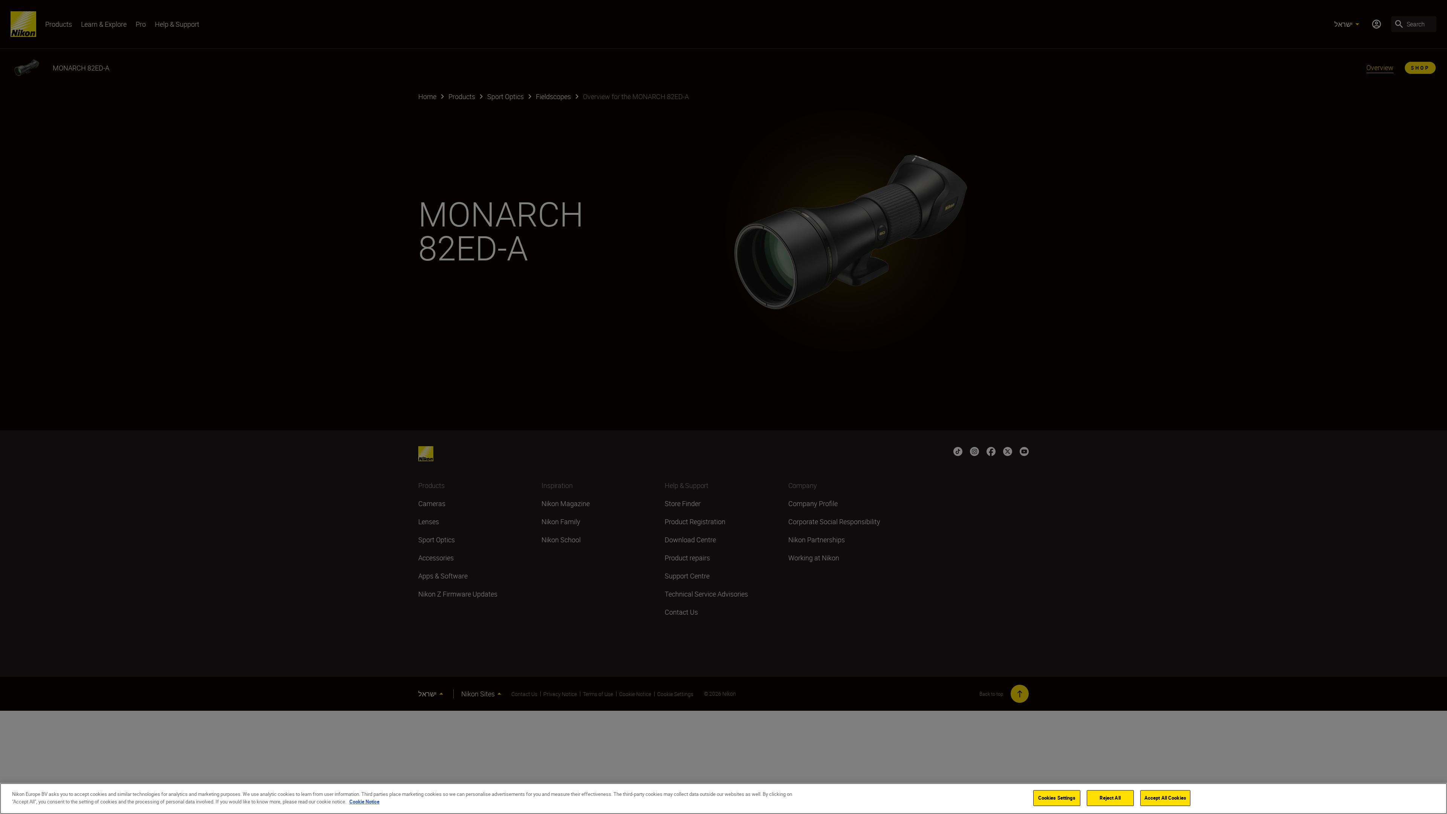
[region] (723, 798)
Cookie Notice (364, 801)
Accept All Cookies (1165, 797)
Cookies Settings (1056, 797)
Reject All (1110, 797)
